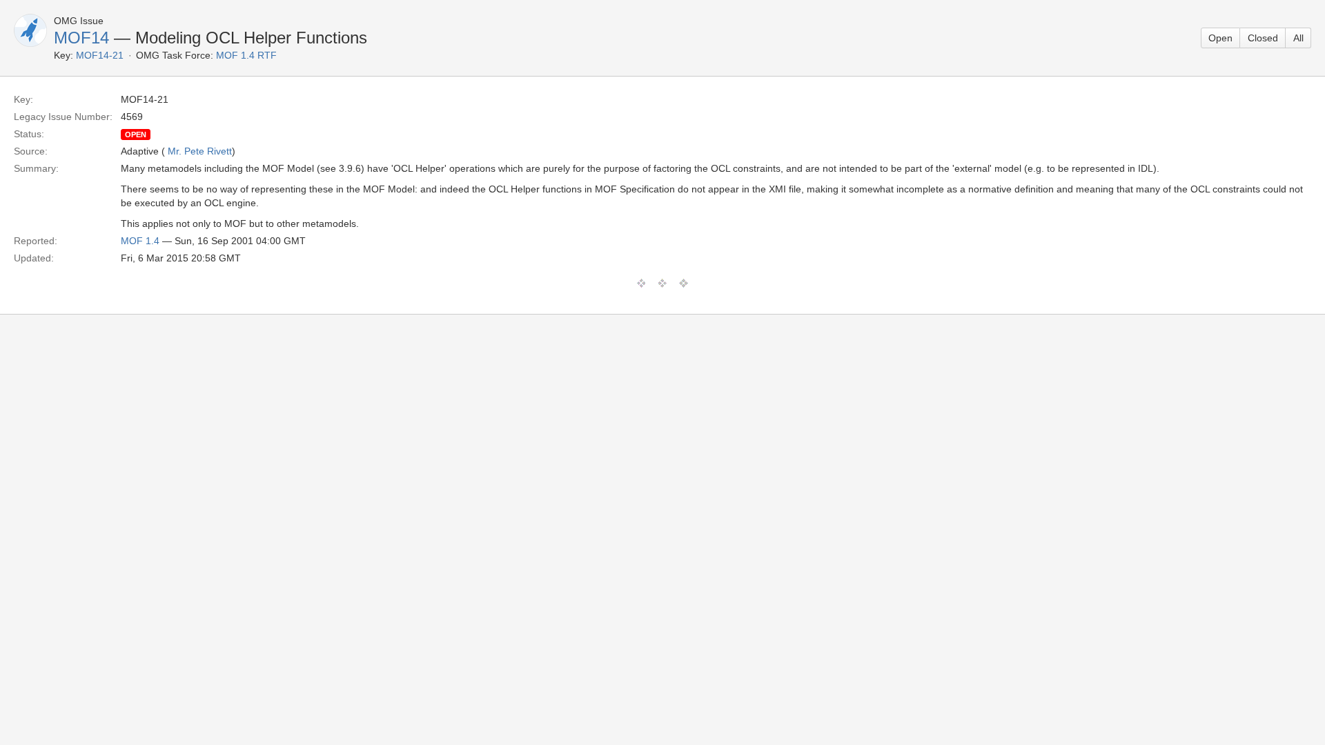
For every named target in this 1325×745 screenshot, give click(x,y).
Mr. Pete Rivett (200, 151)
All (1298, 37)
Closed (1263, 37)
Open (1220, 37)
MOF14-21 (100, 55)
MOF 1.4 (140, 240)
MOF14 (81, 37)
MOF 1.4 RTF (246, 55)
